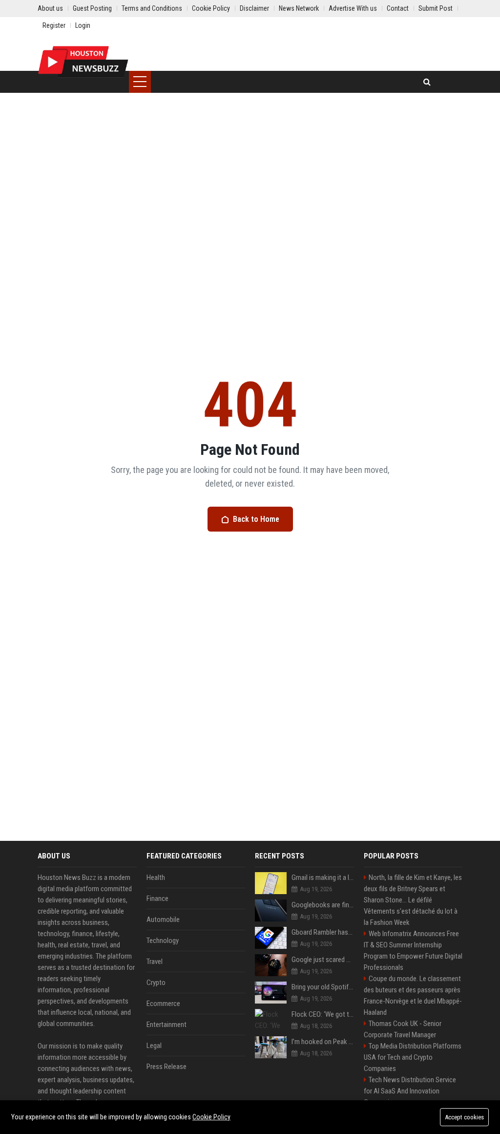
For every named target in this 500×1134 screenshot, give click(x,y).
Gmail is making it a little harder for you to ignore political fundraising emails (323, 877)
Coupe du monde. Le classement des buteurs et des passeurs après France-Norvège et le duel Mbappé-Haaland (413, 995)
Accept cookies (464, 1117)
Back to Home (256, 519)
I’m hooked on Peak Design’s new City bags (323, 1041)
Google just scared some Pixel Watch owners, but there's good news (323, 959)
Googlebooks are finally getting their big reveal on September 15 (323, 904)
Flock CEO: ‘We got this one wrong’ (323, 1014)
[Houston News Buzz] (83, 61)
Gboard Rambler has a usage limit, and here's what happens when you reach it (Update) (323, 932)
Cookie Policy (211, 1117)
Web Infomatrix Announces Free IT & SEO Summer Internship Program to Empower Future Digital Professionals (413, 950)
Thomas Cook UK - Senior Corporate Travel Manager (402, 1029)
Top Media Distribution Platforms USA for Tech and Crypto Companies (412, 1057)
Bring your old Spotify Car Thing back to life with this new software (323, 987)
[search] (427, 82)
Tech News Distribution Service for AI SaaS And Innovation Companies (410, 1091)
